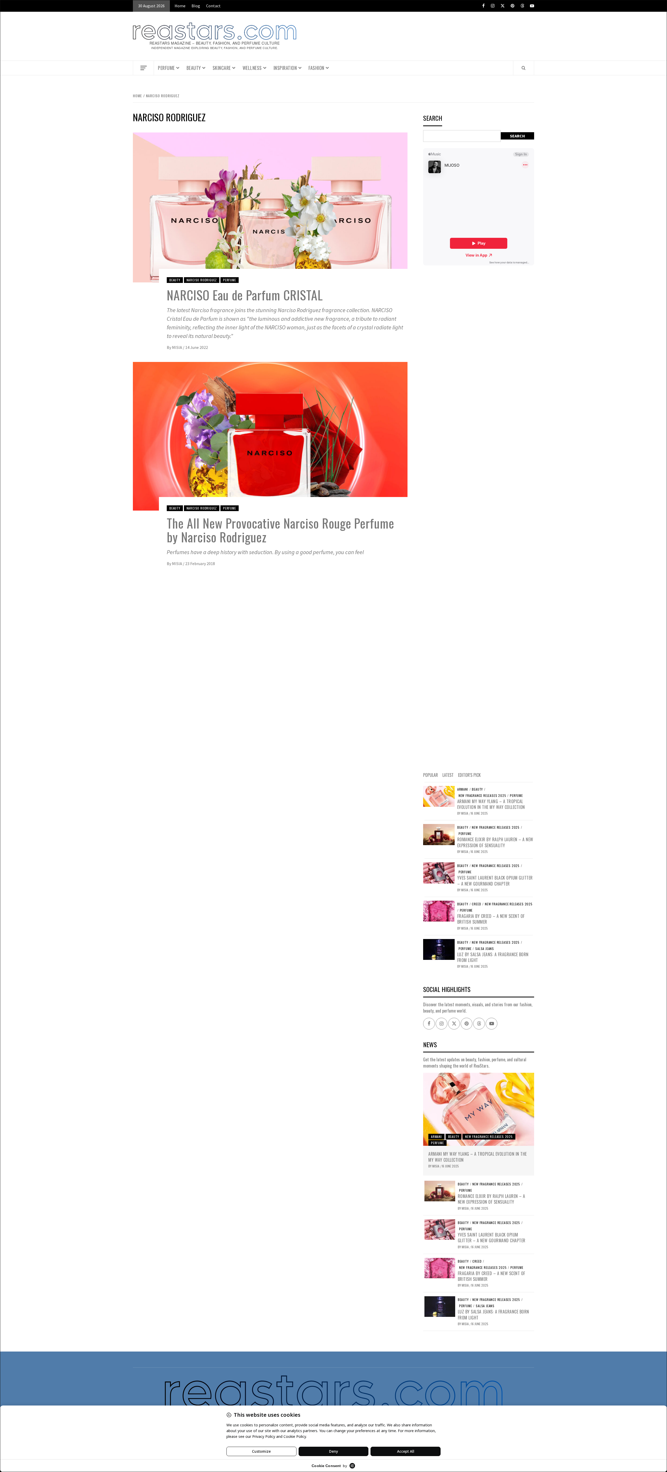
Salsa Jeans (484, 948)
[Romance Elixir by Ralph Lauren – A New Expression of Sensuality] (439, 834)
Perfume (166, 67)
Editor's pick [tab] (469, 775)
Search (432, 118)
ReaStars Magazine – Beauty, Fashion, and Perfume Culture (215, 43)
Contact (213, 5)
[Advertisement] (478, 517)
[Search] (524, 68)
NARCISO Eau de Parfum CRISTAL (245, 295)
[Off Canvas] (143, 68)
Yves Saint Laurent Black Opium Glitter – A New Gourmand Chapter (495, 881)
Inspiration (285, 67)
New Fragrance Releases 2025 (482, 795)
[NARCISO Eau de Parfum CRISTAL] (270, 206)
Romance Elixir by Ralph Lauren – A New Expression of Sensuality (495, 842)
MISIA (177, 347)
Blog (196, 5)
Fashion (316, 67)
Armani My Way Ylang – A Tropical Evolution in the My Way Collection (491, 804)
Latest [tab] (448, 775)
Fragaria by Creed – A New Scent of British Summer (491, 919)
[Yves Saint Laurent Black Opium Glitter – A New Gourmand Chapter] (439, 872)
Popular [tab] (430, 775)
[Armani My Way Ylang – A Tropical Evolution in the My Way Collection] (439, 795)
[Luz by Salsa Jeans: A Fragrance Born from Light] (439, 949)
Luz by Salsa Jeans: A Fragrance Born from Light (493, 957)
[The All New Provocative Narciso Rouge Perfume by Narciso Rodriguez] (270, 435)
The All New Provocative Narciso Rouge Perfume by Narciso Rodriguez (280, 530)
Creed (476, 904)
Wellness (252, 67)
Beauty (194, 67)
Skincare (222, 67)
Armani (462, 789)
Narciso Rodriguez (202, 280)
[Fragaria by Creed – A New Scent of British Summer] (439, 910)
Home (180, 5)
